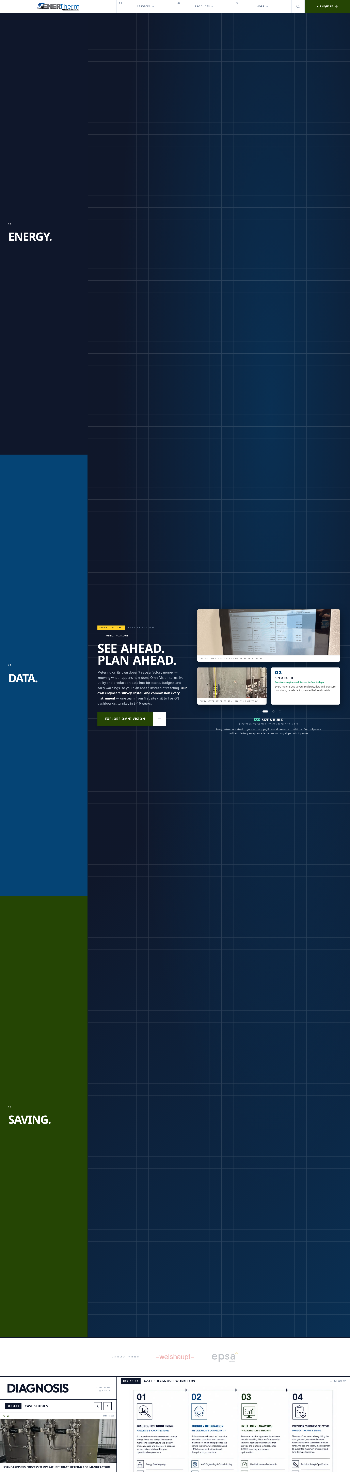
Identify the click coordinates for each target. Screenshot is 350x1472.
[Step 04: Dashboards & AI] (278, 711)
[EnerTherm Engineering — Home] (58, 6)
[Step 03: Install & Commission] (270, 711)
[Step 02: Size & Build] (264, 711)
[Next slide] (108, 1406)
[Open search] (298, 6)
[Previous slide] (98, 1406)
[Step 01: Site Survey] (257, 711)
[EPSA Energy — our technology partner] (225, 1357)
